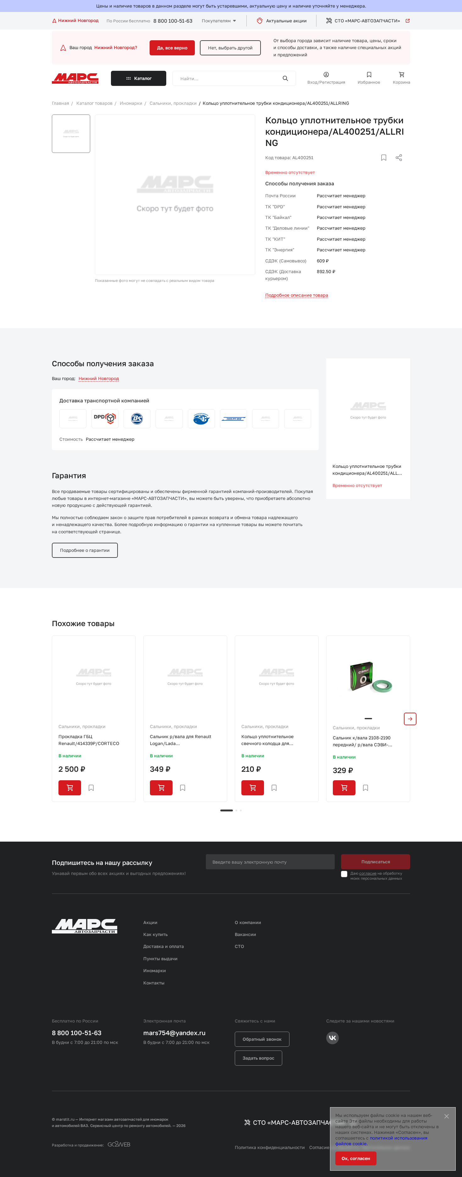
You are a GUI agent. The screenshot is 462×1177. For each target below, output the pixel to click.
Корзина (401, 82)
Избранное (369, 82)
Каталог (143, 78)
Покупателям (216, 20)
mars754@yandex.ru (174, 1032)
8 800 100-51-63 (172, 21)
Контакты (153, 982)
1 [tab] (226, 810)
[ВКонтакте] (376, 165)
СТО (239, 946)
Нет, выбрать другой (230, 47)
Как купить (155, 934)
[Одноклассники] (386, 165)
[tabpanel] (94, 719)
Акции (150, 922)
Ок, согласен (356, 1158)
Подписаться (375, 861)
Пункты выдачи (160, 958)
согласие (368, 873)
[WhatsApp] (396, 165)
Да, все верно (172, 47)
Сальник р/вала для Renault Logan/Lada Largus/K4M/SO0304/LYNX (181, 740)
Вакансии (245, 934)
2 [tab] (236, 810)
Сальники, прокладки (82, 726)
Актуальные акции (286, 20)
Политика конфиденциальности (270, 1147)
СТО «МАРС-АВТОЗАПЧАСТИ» (367, 20)
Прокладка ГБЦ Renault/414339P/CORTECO (88, 740)
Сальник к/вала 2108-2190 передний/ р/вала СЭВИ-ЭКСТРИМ (362, 741)
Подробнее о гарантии (85, 550)
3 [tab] (241, 810)
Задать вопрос (258, 1058)
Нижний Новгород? (115, 47)
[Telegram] (366, 165)
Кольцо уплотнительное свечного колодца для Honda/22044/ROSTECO (267, 740)
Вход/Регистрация (326, 82)
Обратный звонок (262, 1039)
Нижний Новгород (99, 378)
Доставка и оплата (163, 946)
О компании (248, 922)
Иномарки (154, 970)
